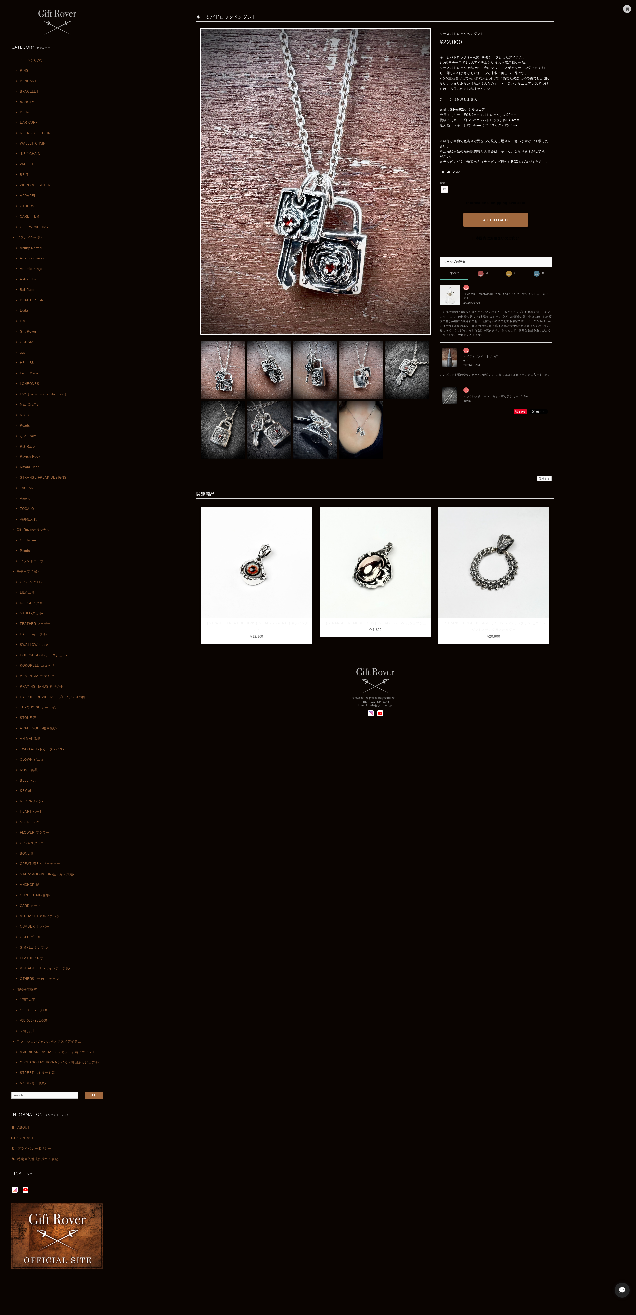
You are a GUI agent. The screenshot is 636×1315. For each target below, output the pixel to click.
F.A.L (24, 321)
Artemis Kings (31, 269)
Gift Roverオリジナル (33, 530)
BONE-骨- (27, 853)
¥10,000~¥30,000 (33, 1010)
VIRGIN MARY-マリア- (37, 676)
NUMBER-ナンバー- (35, 926)
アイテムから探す (30, 60)
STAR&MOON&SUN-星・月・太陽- (47, 874)
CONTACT (25, 1138)
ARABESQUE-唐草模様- (39, 728)
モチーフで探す (28, 571)
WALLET (27, 164)
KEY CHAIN (30, 154)
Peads (25, 425)
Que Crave (28, 436)
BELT (24, 175)
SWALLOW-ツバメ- (35, 645)
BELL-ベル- (29, 780)
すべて (455, 273)
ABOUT (23, 1127)
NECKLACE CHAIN (35, 133)
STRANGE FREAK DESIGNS (43, 477)
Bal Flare (27, 290)
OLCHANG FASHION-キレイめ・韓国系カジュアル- (59, 1062)
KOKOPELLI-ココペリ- (38, 665)
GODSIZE (28, 342)
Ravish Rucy (30, 456)
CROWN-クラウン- (34, 843)
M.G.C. (25, 415)
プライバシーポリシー (34, 1148)
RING (24, 70)
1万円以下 (27, 1000)
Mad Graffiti (29, 404)
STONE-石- (29, 718)
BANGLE (27, 102)
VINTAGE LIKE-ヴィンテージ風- (45, 968)
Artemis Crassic (32, 258)
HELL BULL (29, 363)
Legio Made (29, 373)
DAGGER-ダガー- (33, 603)
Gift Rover (28, 331)
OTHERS (27, 206)
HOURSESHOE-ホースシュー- (43, 655)
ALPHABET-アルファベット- (42, 916)
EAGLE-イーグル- (33, 634)
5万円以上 (27, 1031)
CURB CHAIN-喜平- (35, 895)
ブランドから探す (30, 237)
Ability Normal (31, 248)
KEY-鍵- (26, 791)
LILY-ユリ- (28, 592)
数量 (442, 182)
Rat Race (27, 446)
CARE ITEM (29, 216)
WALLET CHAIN (33, 143)
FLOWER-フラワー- (35, 832)
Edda (24, 310)
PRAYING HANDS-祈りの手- (42, 686)
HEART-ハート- (32, 811)
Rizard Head (29, 467)
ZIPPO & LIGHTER (35, 185)
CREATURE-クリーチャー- (40, 864)
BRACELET (29, 91)
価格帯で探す (27, 989)
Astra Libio (28, 279)
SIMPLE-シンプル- (34, 947)
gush (23, 352)
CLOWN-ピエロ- (32, 759)
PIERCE (26, 112)
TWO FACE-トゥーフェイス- (42, 749)
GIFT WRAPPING (34, 227)
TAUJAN (26, 488)
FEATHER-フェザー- (36, 624)
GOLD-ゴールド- (32, 937)
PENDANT (28, 81)
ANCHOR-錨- (30, 885)
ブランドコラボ (31, 561)
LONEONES (29, 384)
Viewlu (25, 498)
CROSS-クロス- (32, 582)
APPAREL (28, 196)
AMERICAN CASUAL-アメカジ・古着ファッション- (60, 1052)
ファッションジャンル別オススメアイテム (49, 1041)
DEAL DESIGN (31, 300)
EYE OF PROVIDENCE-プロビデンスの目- (53, 697)
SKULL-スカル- (31, 613)
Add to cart (496, 219)
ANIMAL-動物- (31, 739)
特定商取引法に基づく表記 (37, 1159)
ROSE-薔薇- (29, 770)
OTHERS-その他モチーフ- (40, 979)
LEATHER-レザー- (34, 958)
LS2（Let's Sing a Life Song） (44, 394)
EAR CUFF (28, 122)
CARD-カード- (31, 906)
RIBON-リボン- (31, 801)
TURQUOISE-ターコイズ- (40, 707)
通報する (544, 478)
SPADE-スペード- (33, 822)
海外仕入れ (28, 519)
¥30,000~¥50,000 (33, 1020)
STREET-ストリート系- (38, 1073)
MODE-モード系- (33, 1083)
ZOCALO (27, 509)
